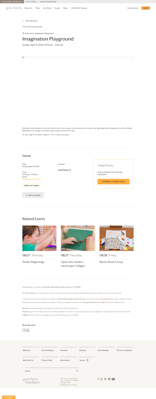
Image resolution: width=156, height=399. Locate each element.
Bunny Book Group (111, 262)
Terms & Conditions (124, 350)
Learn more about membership (66, 308)
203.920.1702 (65, 383)
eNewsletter (65, 360)
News (65, 8)
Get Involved (132, 8)
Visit (146, 8)
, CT (64, 170)
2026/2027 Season (79, 8)
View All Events (31, 21)
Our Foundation (48, 350)
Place (38, 8)
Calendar (82, 350)
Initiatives (64, 350)
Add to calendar (34, 195)
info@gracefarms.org (68, 385)
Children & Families (31, 185)
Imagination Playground (31, 179)
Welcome (26, 350)
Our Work (47, 8)
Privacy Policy (47, 360)
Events (57, 8)
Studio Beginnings (33, 262)
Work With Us (28, 360)
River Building (103, 350)
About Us (28, 8)
